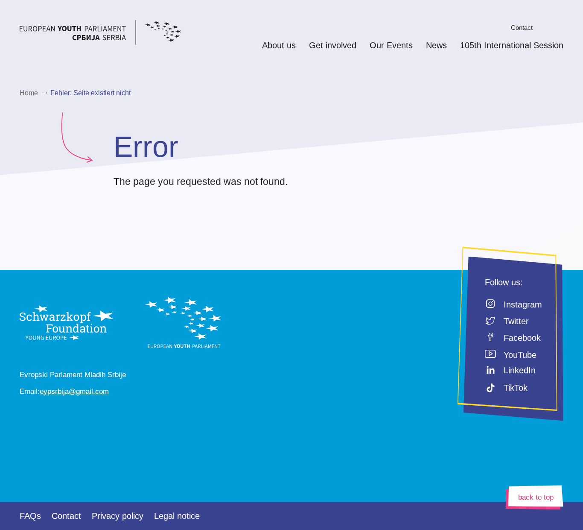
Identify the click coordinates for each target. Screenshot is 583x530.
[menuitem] (498, 27)
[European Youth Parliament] (116, 34)
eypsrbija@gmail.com (74, 391)
